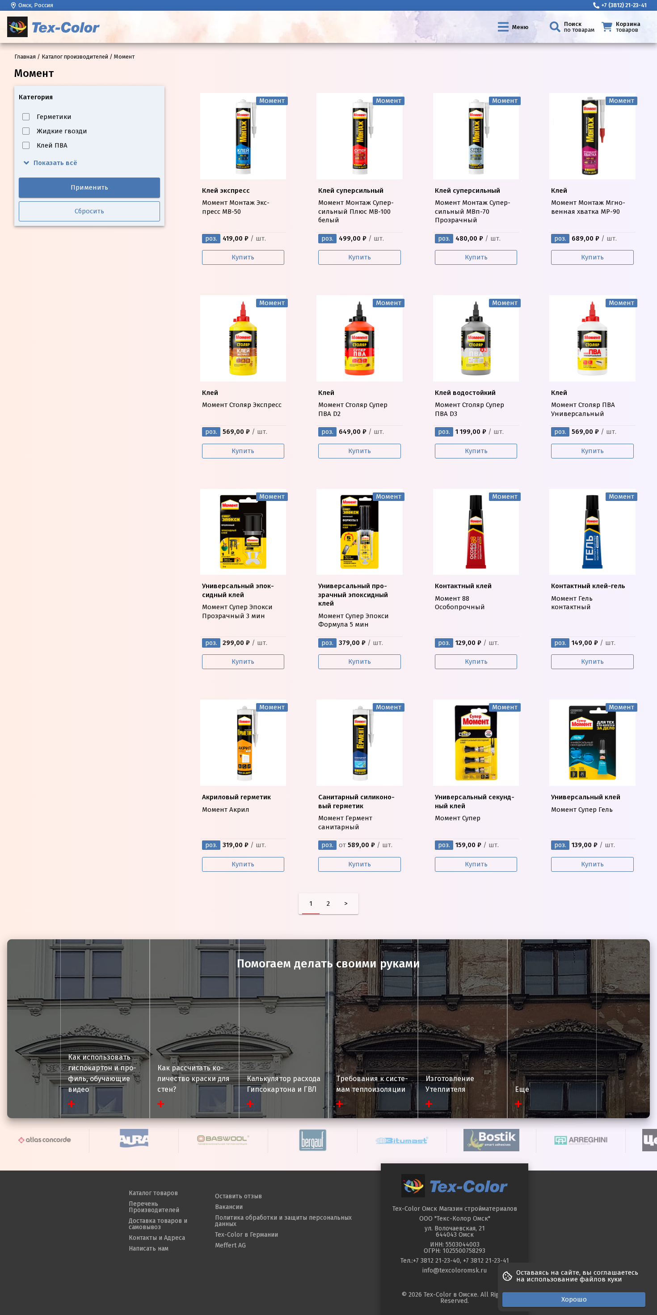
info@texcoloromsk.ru (454, 1270)
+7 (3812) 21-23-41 (624, 5)
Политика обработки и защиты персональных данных (283, 1221)
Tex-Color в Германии (246, 1235)
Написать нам (148, 1248)
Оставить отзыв (238, 1196)
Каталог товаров (153, 1193)
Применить (89, 187)
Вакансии (229, 1207)
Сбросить (89, 211)
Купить (243, 257)
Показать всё (55, 163)
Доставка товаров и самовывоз (158, 1224)
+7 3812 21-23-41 (486, 1260)
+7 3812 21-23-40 (436, 1260)
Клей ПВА (52, 145)
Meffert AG (230, 1245)
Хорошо (574, 1299)
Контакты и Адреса (157, 1238)
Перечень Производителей (154, 1207)
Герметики (54, 117)
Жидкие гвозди (62, 131)
